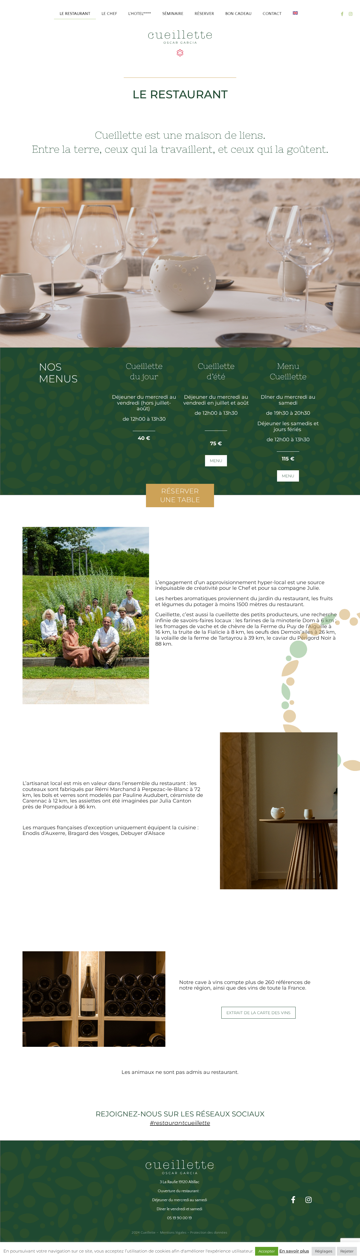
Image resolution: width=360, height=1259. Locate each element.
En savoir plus (294, 1251)
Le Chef (109, 13)
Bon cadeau (238, 13)
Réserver (204, 13)
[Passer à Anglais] (295, 12)
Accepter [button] (266, 1251)
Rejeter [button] (347, 1251)
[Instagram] (350, 14)
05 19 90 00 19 (179, 1218)
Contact (272, 13)
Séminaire (172, 13)
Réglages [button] (323, 1251)
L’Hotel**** (139, 13)
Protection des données (208, 1232)
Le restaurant (75, 13)
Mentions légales (173, 1232)
